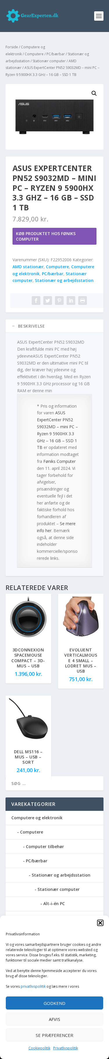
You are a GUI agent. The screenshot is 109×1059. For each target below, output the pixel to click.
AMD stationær (28, 266)
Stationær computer (49, 60)
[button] (100, 923)
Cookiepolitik (39, 1048)
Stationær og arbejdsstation (64, 280)
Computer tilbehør (45, 846)
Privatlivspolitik (65, 1048)
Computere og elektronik (36, 817)
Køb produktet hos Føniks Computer (46, 236)
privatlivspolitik (33, 986)
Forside (12, 47)
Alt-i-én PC (54, 903)
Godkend (54, 1003)
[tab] (55, 326)
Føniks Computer (59, 461)
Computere (34, 53)
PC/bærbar (56, 53)
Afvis (54, 1019)
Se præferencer (54, 1035)
